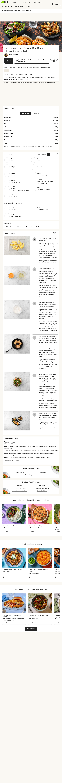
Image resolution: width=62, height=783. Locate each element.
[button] (31, 154)
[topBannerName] (31, 17)
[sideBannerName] (31, 94)
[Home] (3, 11)
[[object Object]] (52, 60)
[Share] (56, 60)
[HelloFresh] (4, 2)
